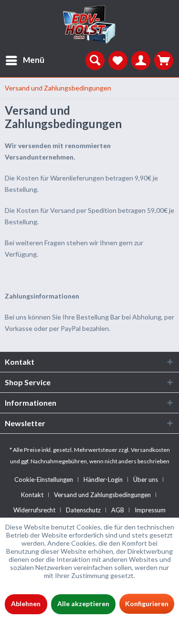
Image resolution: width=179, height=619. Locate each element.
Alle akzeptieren (83, 603)
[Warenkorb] (163, 60)
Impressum (150, 510)
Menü (33, 60)
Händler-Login (103, 479)
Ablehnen (26, 603)
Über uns (145, 479)
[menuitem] (22, 60)
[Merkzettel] (117, 60)
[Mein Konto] (140, 60)
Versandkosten (150, 449)
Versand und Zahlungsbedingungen (102, 495)
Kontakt (32, 495)
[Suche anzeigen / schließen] (95, 60)
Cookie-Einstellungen (43, 479)
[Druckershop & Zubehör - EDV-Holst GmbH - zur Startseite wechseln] (89, 25)
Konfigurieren (146, 603)
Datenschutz (83, 510)
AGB (117, 510)
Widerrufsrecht (34, 510)
